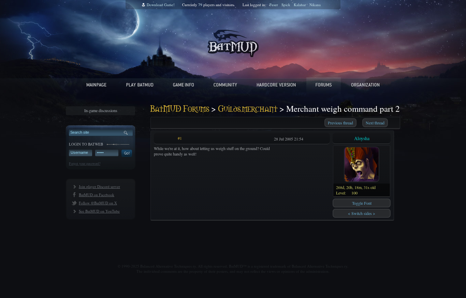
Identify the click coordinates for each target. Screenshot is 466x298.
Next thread (375, 122)
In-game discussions (100, 110)
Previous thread (340, 122)
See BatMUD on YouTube (99, 211)
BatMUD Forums (179, 109)
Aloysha (361, 138)
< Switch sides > (361, 213)
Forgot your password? (84, 163)
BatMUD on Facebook (96, 194)
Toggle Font (362, 203)
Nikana (315, 4)
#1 (180, 138)
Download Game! (161, 4)
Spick (285, 4)
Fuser (274, 4)
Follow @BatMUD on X (98, 202)
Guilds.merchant (247, 109)
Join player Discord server (99, 186)
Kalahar (300, 4)
